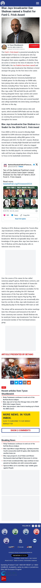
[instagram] (36, 526)
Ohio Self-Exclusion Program (11, 569)
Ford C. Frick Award (11, 52)
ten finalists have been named (24, 65)
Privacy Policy (9, 560)
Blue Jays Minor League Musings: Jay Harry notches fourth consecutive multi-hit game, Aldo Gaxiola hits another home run (21, 451)
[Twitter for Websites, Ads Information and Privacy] (36, 211)
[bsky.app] (20, 382)
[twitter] (16, 382)
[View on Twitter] (37, 165)
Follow (21, 166)
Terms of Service (18, 560)
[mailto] (25, 382)
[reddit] (29, 382)
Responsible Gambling (30, 560)
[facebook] (12, 382)
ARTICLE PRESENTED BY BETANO (17, 354)
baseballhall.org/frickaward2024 (17, 184)
